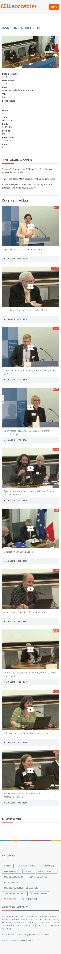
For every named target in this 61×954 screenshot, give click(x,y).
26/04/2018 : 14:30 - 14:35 (16, 561)
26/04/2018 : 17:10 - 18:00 (16, 803)
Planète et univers (46, 871)
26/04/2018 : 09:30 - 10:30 (16, 319)
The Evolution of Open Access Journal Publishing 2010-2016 (29, 372)
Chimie (7, 866)
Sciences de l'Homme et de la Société (21, 888)
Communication (29, 899)
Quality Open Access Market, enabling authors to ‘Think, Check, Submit (30, 674)
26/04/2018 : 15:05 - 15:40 (16, 682)
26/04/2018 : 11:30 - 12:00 (16, 440)
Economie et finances (26, 866)
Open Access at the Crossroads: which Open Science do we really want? (29, 493)
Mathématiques (11, 871)
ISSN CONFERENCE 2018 (21, 27)
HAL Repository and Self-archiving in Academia (26, 733)
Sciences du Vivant (39, 893)
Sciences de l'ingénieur (14, 893)
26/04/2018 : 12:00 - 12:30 (16, 500)
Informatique (47, 866)
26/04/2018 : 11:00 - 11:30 (16, 379)
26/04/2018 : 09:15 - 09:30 (16, 259)
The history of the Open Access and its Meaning (26, 310)
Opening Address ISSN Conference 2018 (23, 249)
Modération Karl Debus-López (18, 551)
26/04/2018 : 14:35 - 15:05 (16, 621)
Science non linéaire (13, 877)
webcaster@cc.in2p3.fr (22, 940)
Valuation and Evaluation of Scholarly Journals (25, 612)
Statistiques (10, 899)
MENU (54, 7)
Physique (28, 871)
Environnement (11, 882)
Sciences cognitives (38, 877)
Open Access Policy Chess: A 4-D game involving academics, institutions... (26, 432)
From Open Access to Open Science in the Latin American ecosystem (26, 795)
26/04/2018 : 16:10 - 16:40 (16, 742)
